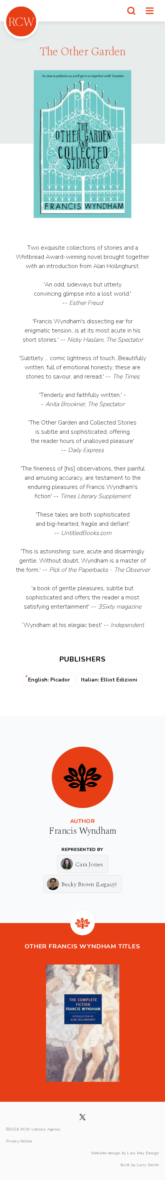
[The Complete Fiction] (83, 1023)
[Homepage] (21, 21)
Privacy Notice (19, 1141)
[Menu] (149, 11)
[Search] (131, 11)
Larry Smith (148, 1164)
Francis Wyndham (82, 831)
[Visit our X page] (82, 1117)
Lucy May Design (143, 1152)
